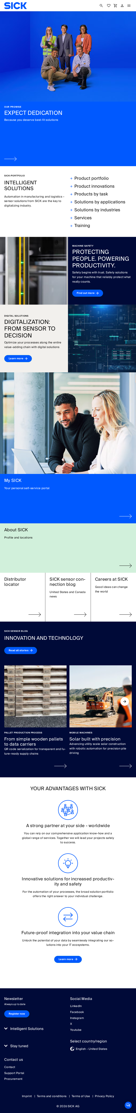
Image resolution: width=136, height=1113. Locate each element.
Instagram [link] (77, 1018)
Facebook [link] (77, 1012)
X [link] (71, 1024)
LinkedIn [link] (76, 1006)
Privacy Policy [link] (104, 1096)
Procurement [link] (13, 1079)
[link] (15, 5)
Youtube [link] (75, 1030)
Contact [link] (9, 1067)
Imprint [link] (27, 1096)
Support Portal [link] (14, 1073)
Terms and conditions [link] (52, 1096)
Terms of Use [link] (81, 1096)
